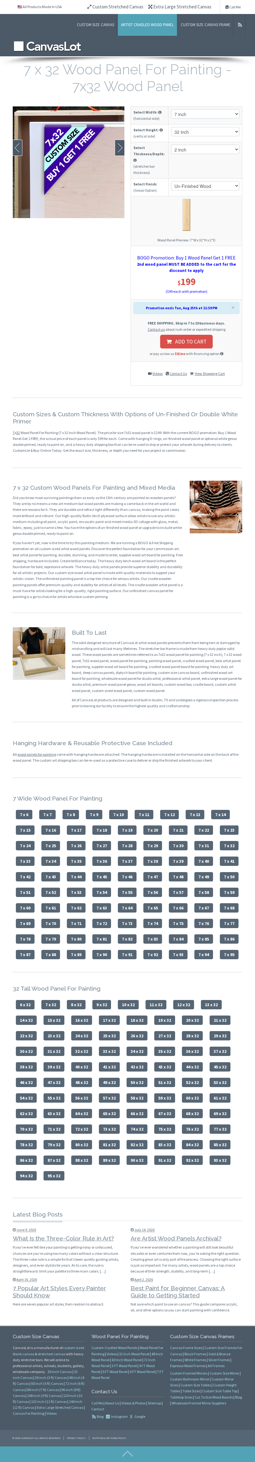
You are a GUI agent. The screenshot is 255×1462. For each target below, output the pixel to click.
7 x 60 (25, 908)
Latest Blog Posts (38, 1214)
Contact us (156, 329)
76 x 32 (192, 1129)
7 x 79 (50, 939)
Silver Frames (219, 1359)
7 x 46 (127, 877)
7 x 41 (229, 861)
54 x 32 (26, 1098)
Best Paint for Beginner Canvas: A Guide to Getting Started (178, 1292)
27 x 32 (164, 1036)
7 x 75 (178, 923)
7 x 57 (178, 892)
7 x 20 (152, 830)
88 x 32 (81, 1160)
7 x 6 (24, 814)
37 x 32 (220, 1051)
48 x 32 (81, 1082)
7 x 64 (127, 908)
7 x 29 (152, 845)
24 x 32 (81, 1036)
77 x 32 (220, 1129)
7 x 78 (25, 939)
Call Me (235, 7)
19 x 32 (164, 1020)
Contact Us (178, 373)
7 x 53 (76, 892)
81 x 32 (109, 1144)
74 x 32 (137, 1129)
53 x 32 (220, 1082)
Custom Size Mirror (224, 1373)
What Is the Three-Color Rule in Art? (63, 1238)
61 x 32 (220, 1098)
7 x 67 (203, 908)
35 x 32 (164, 1051)
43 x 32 (164, 1067)
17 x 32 (109, 1020)
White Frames (195, 1359)
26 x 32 (137, 1036)
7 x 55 (127, 892)
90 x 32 (137, 1160)
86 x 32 (26, 1160)
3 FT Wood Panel (124, 1365)
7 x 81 (101, 939)
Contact (97, 1409)
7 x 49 (203, 877)
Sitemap (154, 1403)
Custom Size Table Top (219, 1391)
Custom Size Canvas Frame (205, 24)
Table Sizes (191, 1391)
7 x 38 (152, 861)
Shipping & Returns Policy (109, 1438)
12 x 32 (183, 1004)
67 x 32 (164, 1113)
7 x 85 (203, 939)
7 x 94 (203, 954)
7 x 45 (101, 877)
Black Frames (195, 1354)
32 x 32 (81, 1051)
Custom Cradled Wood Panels (114, 1347)
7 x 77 (229, 923)
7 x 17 (76, 830)
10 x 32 (128, 1004)
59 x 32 (164, 1098)
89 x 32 (109, 1160)
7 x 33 (25, 861)
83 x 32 (164, 1144)
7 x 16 (50, 830)
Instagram (119, 1416)
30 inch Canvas (60, 1371)
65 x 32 (109, 1113)
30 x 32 (26, 1051)
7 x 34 (50, 861)
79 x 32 (54, 1144)
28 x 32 (192, 1036)
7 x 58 (203, 892)
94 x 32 (26, 1176)
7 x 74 (152, 923)
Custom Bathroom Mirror (189, 1379)
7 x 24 (25, 845)
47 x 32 (54, 1082)
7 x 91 (127, 954)
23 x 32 (54, 1036)
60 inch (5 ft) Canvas (47, 1383)
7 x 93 (178, 954)
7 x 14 (220, 814)
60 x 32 (192, 1098)
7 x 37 (127, 861)
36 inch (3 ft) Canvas (51, 1377)
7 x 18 (101, 830)
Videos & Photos (133, 1403)
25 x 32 (109, 1036)
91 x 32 (164, 1160)
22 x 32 (26, 1036)
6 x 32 (25, 1004)
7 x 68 (229, 908)
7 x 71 (76, 923)
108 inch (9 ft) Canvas (44, 1395)
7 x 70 (50, 923)
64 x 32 (81, 1113)
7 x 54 (101, 892)
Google (139, 1416)
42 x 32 (137, 1067)
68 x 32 (192, 1113)
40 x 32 (81, 1067)
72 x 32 (81, 1129)
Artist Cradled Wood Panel (147, 24)
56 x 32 (81, 1098)
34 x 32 (137, 1051)
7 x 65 (152, 908)
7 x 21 (178, 830)
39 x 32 (54, 1067)
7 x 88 (50, 954)
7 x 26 (76, 845)
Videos (157, 373)
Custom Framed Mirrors (188, 1373)
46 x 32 (26, 1082)
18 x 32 (137, 1020)
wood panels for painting (36, 754)
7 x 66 (178, 908)
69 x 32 (220, 1113)
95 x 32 (54, 1176)
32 (18, 432)
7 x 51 (25, 892)
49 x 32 (109, 1082)
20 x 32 (192, 1020)
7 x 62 (76, 908)
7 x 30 (178, 845)
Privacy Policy (76, 1438)
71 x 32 (54, 1129)
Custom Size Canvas (95, 24)
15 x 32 (54, 1020)
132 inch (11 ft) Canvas (49, 1401)
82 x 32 (137, 1144)
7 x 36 (101, 861)
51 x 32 (164, 1082)
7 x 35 (76, 861)
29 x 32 (220, 1036)
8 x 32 (76, 1004)
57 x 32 (109, 1098)
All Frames (216, 1365)
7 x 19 (127, 830)
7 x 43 (50, 877)
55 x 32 (54, 1098)
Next (119, 148)
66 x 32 (137, 1113)
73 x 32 (109, 1129)
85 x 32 (220, 1144)
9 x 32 (101, 1004)
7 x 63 (101, 908)
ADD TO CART (188, 341)
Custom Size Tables (195, 1385)
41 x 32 (109, 1067)
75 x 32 (164, 1129)
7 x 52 (50, 892)
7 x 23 (229, 830)
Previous (17, 148)
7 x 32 (229, 845)
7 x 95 (229, 954)
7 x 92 (152, 954)
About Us (112, 1403)
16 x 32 (81, 1020)
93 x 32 (220, 1160)
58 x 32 (137, 1098)
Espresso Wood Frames (188, 1365)
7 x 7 (47, 814)
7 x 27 (101, 845)
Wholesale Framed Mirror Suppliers (199, 1403)
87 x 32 (54, 1160)
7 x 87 (25, 954)
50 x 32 (137, 1082)
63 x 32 (54, 1113)
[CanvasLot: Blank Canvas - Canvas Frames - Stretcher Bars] (47, 46)
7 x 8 (71, 814)
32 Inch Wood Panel (134, 1354)
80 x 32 (81, 1144)
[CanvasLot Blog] (240, 25)
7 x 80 (76, 939)
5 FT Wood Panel (115, 1371)
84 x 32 (192, 1144)
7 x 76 (203, 923)
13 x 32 (211, 1004)
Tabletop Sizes (181, 1397)
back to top (127, 1454)
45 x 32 (220, 1067)
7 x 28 (127, 845)
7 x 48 (178, 877)
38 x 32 (26, 1067)
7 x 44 (76, 877)
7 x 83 (152, 939)
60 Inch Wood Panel (127, 1359)
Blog (100, 1416)
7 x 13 (195, 814)
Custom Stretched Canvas (117, 7)
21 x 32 (220, 1020)
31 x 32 (54, 1051)
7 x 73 (127, 923)
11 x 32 (156, 1004)
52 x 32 (192, 1082)
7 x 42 (25, 877)
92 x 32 (192, 1160)
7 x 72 (101, 923)
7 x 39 (178, 861)
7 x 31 (203, 845)
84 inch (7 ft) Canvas (43, 1389)
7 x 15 (25, 830)
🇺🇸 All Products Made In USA (39, 6)
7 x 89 (76, 954)
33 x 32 (109, 1051)
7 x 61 (50, 908)
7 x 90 (101, 954)
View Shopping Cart (210, 373)
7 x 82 (127, 939)
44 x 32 (192, 1067)
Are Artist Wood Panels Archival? (176, 1238)
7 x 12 (169, 814)
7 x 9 (94, 814)
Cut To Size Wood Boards (214, 1397)
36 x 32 (192, 1051)
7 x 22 (203, 830)
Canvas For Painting (28, 1413)
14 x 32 (26, 1020)
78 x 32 (26, 1144)
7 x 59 (229, 892)
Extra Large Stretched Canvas (181, 7)
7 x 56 (152, 892)
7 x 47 (152, 877)
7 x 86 (229, 939)
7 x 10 (118, 814)
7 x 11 (144, 814)
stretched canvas (51, 1354)
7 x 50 (229, 877)
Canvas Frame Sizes (186, 1347)
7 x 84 (178, 939)
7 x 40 (203, 861)
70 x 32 (26, 1129)
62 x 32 (26, 1113)
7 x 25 (50, 845)
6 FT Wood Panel (142, 1371)
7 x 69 (25, 923)
